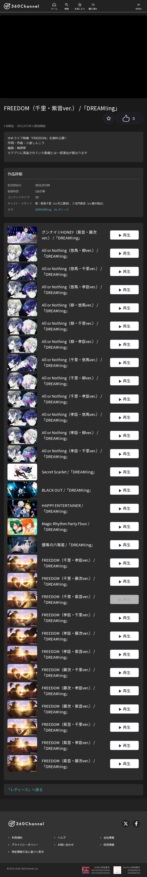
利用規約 (17, 837)
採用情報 (109, 845)
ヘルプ (62, 837)
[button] (54, 6)
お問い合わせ (66, 845)
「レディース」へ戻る (25, 789)
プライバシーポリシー (25, 845)
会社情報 (109, 837)
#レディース (61, 209)
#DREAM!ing (43, 209)
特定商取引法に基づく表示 (28, 852)
